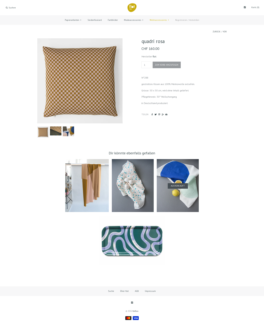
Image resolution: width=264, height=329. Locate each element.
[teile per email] (166, 114)
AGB (137, 291)
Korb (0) (255, 7)
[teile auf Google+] (162, 114)
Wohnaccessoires (159, 20)
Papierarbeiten (73, 20)
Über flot (124, 291)
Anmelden (194, 20)
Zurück (217, 31)
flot (154, 56)
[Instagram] (244, 7)
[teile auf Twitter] (155, 114)
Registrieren (181, 20)
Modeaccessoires (133, 20)
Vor (225, 31)
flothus (135, 311)
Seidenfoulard (95, 20)
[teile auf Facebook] (152, 114)
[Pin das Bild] (159, 114)
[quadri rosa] (80, 40)
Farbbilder (113, 20)
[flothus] (132, 4)
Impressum (150, 291)
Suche (111, 291)
